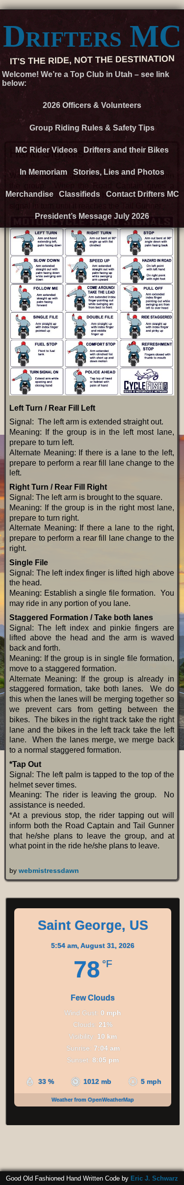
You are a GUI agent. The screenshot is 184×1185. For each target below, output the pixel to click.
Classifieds (79, 194)
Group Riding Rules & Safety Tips (92, 128)
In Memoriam (43, 172)
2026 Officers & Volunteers (92, 105)
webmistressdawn (49, 870)
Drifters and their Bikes (126, 150)
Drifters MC (92, 36)
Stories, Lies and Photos (118, 172)
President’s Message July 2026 (92, 216)
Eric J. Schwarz (154, 1178)
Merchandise (29, 194)
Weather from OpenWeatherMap (93, 1100)
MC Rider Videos (46, 150)
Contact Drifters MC (142, 194)
